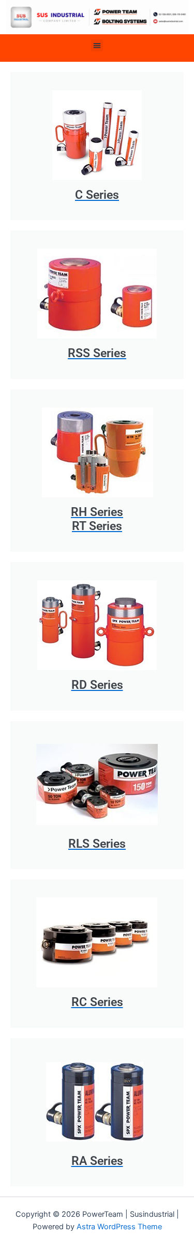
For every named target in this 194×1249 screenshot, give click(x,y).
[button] (97, 45)
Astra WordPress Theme (119, 1226)
